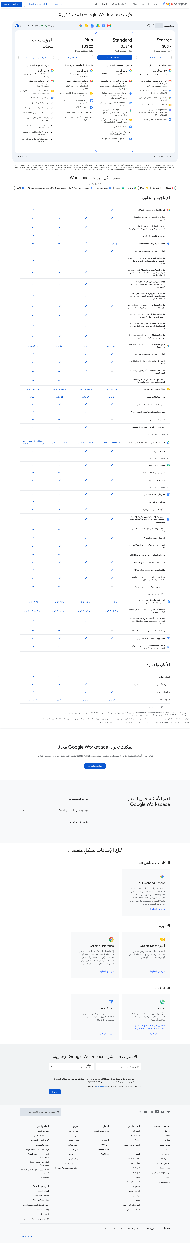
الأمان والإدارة (134, 1126)
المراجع (76, 1126)
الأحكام (106, 1229)
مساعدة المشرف (42, 1131)
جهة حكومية (135, 1196)
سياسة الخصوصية (102, 1086)
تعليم (138, 1200)
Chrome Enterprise (41, 1200)
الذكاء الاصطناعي (133, 1210)
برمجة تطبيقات (164, 1182)
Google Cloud (43, 1191)
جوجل (166, 1228)
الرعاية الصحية (134, 1191)
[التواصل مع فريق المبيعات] (37, 4)
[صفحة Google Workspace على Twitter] (168, 1112)
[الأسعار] (104, 4)
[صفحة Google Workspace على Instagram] (151, 1113)
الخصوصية (118, 1229)
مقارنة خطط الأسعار (101, 1131)
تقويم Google (165, 1145)
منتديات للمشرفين (42, 1145)
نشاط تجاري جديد (133, 1159)
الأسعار (106, 1126)
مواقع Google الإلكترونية (160, 1173)
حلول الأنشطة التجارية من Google (36, 1205)
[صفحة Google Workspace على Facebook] (145, 1113)
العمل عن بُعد (74, 1131)
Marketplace (74, 1154)
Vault (137, 1140)
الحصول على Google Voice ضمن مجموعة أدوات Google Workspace (149, 1027)
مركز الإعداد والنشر (41, 1136)
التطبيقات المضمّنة (162, 1126)
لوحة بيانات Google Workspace (37, 1150)
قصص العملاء (74, 1140)
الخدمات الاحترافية (133, 1182)
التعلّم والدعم (43, 1126)
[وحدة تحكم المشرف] (61, 4)
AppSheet (105, 1154)
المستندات (166, 1154)
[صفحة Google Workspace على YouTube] (162, 1112)
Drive (168, 1150)
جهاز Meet (105, 1145)
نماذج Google (165, 1168)
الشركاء (76, 1150)
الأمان (77, 1136)
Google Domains (42, 1196)
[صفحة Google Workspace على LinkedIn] (157, 1112)
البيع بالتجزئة (135, 1172)
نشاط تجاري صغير (133, 1163)
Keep (168, 1177)
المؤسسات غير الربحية (131, 1205)
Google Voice (103, 1149)
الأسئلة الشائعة (73, 1145)
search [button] (58, 1112)
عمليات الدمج (74, 1159)
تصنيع (138, 1177)
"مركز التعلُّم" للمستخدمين (39, 1140)
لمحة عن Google (151, 1229)
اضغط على (44, 1177)
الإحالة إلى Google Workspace (67, 1168)
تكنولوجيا (136, 1186)
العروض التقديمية (163, 1163)
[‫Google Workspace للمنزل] (175, 4)
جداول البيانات (164, 1159)
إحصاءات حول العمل (132, 1145)
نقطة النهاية (135, 1136)
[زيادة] (154, 24)
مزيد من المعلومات (156, 909)
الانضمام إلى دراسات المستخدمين (36, 1219)
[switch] (17, 25)
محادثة (167, 1140)
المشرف (136, 1131)
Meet (168, 1136)
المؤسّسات (135, 1168)
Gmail (167, 1131)
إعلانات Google (43, 1210)
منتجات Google (133, 1229)
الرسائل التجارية (43, 1214)
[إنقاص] (154, 27)
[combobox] (71, 1066)
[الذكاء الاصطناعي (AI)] (119, 4)
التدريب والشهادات (72, 1163)
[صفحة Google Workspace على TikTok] (140, 1112)
